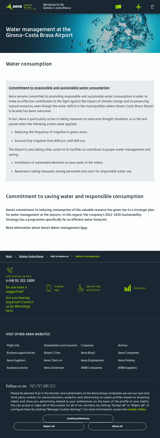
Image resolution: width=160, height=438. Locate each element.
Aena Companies (128, 353)
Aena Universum (54, 368)
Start (9, 256)
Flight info (13, 345)
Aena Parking (126, 360)
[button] (152, 6)
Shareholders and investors (60, 345)
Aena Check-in (53, 360)
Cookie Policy (137, 409)
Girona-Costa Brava (31, 256)
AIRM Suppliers (127, 368)
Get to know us (59, 256)
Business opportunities (21, 353)
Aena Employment (92, 360)
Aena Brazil (88, 353)
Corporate (87, 345)
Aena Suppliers (16, 360)
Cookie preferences (78, 418)
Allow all (117, 426)
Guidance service (17, 368)
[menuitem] (80, 33)
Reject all (49, 426)
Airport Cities (52, 353)
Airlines (122, 345)
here (84, 228)
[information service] (21, 270)
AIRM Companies (91, 368)
